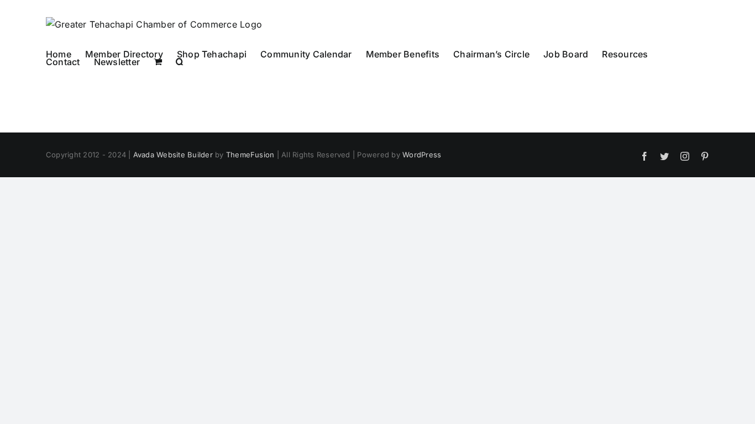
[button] (180, 61)
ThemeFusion (250, 154)
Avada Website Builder (173, 154)
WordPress (421, 154)
